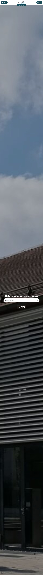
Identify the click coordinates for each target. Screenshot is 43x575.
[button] (39, 2)
